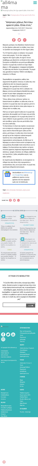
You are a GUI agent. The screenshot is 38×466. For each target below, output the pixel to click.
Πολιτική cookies (6, 357)
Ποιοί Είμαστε (5, 353)
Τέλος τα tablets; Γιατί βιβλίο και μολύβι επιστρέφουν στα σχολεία (9, 228)
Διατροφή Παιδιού (25, 367)
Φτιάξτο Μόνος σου (25, 399)
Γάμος (21, 401)
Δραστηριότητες (24, 356)
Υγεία (21, 335)
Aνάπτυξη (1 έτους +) (26, 363)
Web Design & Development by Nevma (9, 361)
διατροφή (13, 190)
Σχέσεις (22, 384)
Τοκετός (22, 341)
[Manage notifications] (4, 461)
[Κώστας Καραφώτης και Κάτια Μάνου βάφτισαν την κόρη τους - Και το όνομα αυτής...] (28, 219)
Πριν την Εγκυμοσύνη (25, 331)
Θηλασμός (22, 352)
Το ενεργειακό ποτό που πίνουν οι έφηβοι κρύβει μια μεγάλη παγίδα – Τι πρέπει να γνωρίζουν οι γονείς (9, 256)
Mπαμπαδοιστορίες (6, 406)
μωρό (28, 190)
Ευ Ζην (21, 386)
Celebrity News (5, 395)
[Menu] (35, 3)
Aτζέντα (3, 399)
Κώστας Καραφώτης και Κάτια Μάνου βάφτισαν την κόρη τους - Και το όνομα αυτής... (28, 230)
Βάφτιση (22, 405)
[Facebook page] (3, 334)
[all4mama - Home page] (9, 4)
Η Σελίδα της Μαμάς (6, 408)
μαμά (24, 190)
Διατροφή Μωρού (25, 354)
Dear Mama (4, 416)
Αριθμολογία (4, 412)
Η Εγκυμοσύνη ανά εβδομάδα (27, 333)
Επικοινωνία (4, 351)
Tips (8, 15)
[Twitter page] (8, 334)
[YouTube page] (13, 334)
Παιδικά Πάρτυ (24, 397)
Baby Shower (23, 403)
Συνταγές (3, 397)
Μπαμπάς (22, 382)
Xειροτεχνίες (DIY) (25, 395)
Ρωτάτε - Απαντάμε (25, 412)
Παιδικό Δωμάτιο (24, 393)
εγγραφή (30, 305)
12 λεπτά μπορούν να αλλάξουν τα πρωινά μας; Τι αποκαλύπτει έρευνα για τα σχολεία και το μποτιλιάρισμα (28, 256)
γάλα (7, 190)
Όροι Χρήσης (4, 355)
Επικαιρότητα (4, 393)
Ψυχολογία (23, 337)
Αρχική (4, 15)
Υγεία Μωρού (23, 350)
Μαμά (21, 380)
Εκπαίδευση (23, 371)
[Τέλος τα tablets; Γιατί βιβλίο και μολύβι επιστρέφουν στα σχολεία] (9, 218)
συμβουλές (6, 193)
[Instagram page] (3, 339)
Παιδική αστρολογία (6, 410)
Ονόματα (3, 414)
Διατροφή (22, 339)
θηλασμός (19, 190)
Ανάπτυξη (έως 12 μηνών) (27, 348)
